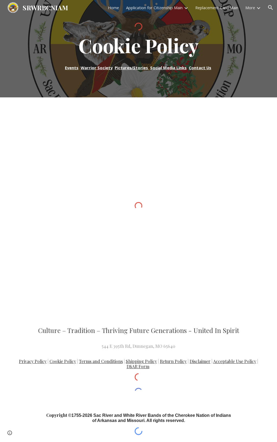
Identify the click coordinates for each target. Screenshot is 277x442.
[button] (270, 7)
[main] (138, 45)
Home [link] (113, 7)
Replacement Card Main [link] (216, 7)
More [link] (250, 7)
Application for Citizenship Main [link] (154, 7)
